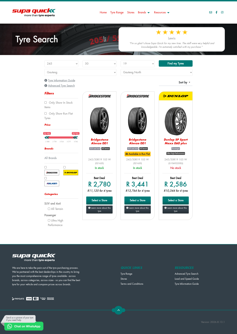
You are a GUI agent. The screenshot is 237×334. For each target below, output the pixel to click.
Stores (130, 12)
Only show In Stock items (58, 105)
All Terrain (56, 209)
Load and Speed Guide (187, 279)
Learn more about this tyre (100, 209)
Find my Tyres (176, 63)
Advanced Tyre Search (186, 274)
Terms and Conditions (132, 284)
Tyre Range (117, 12)
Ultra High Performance (55, 223)
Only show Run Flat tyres (58, 116)
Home (103, 12)
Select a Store (99, 200)
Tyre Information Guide (187, 284)
